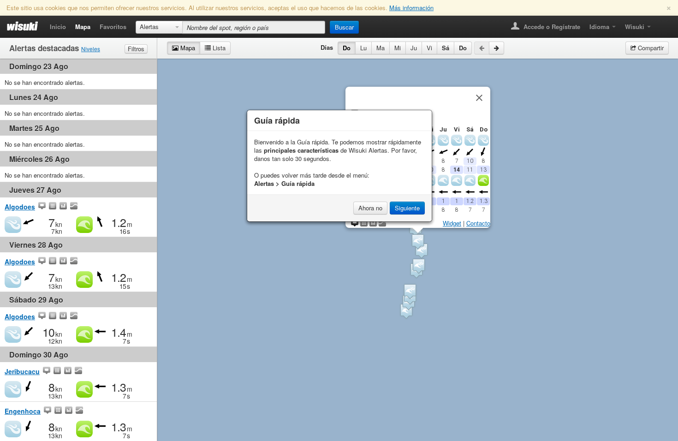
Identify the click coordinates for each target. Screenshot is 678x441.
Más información (411, 7)
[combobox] (159, 27)
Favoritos (113, 26)
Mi (397, 47)
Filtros (136, 48)
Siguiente (407, 207)
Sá (445, 47)
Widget (452, 223)
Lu (363, 47)
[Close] (479, 98)
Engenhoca (23, 411)
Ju (413, 47)
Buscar (344, 27)
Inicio (58, 26)
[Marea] (73, 206)
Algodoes (20, 206)
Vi (429, 47)
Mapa (82, 26)
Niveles (90, 49)
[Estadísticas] (63, 206)
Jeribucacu (22, 371)
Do (347, 47)
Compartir (650, 47)
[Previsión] (52, 206)
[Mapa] (42, 206)
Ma (380, 47)
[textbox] (253, 27)
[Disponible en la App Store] (662, 24)
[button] (418, 265)
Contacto (478, 223)
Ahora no (370, 207)
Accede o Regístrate (551, 26)
